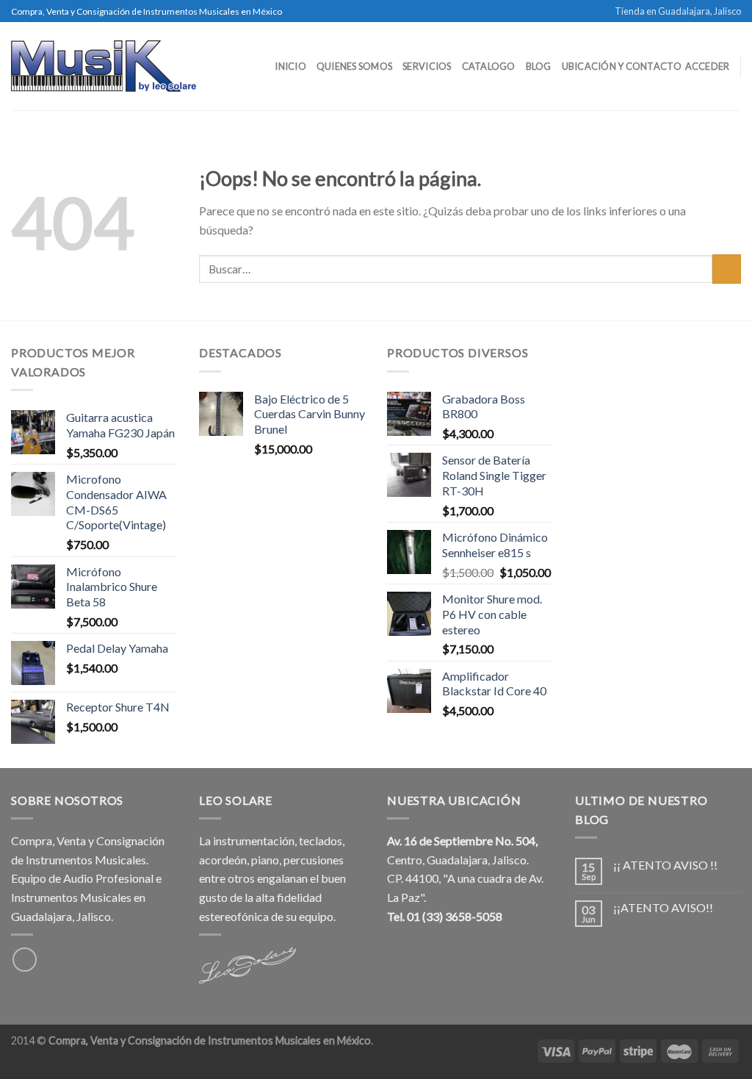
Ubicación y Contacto (622, 66)
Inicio (290, 66)
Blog (539, 66)
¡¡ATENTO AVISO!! (663, 907)
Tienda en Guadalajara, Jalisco (678, 11)
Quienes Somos (354, 66)
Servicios (426, 66)
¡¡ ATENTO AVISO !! (665, 865)
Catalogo (489, 66)
